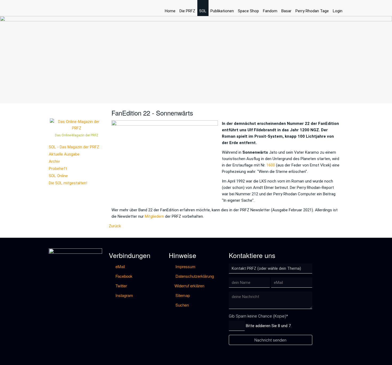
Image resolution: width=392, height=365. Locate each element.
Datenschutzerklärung (194, 276)
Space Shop (248, 11)
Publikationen (222, 11)
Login (337, 11)
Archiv (54, 161)
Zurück (115, 226)
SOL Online (58, 175)
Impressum (184, 266)
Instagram (123, 295)
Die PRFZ (187, 11)
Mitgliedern (154, 216)
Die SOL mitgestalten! (68, 183)
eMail (119, 266)
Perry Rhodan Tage (312, 11)
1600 (270, 165)
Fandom (270, 11)
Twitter (120, 285)
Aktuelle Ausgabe (64, 154)
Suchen (181, 305)
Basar (286, 11)
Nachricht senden (270, 340)
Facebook (123, 276)
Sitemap (182, 295)
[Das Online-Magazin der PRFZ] (76, 124)
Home (170, 11)
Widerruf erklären (189, 285)
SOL (202, 11)
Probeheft (58, 168)
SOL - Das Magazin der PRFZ (74, 147)
